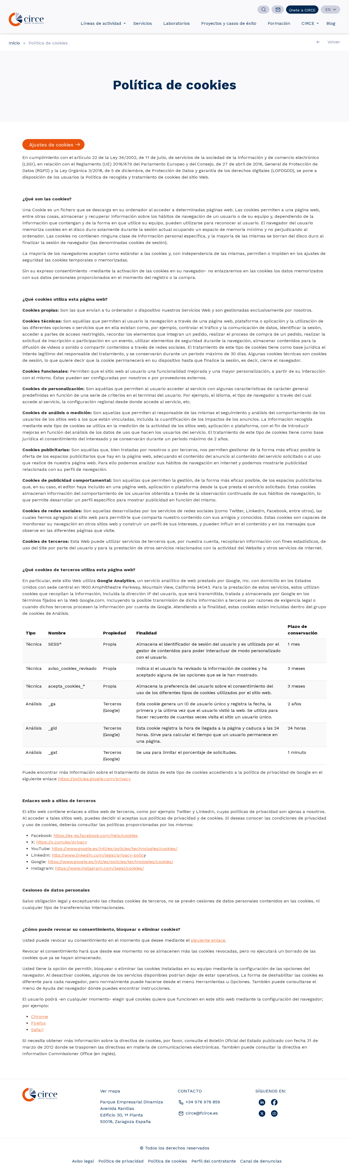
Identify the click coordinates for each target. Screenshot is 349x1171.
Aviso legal (83, 1161)
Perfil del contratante (213, 1161)
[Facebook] (274, 1101)
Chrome (39, 1016)
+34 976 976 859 (202, 1101)
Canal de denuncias (261, 1161)
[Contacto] (278, 9)
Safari (37, 1029)
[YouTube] (274, 1113)
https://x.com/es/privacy (61, 842)
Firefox (38, 1023)
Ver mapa (110, 1091)
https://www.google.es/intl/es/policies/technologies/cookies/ (114, 848)
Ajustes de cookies (51, 144)
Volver (333, 41)
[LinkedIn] (263, 1101)
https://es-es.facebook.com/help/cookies (95, 835)
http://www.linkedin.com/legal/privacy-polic (98, 855)
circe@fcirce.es (201, 1113)
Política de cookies (167, 1161)
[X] (263, 1113)
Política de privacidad (121, 1161)
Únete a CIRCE (302, 10)
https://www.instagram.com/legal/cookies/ (99, 868)
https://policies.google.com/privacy (94, 778)
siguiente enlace (208, 940)
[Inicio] (26, 19)
